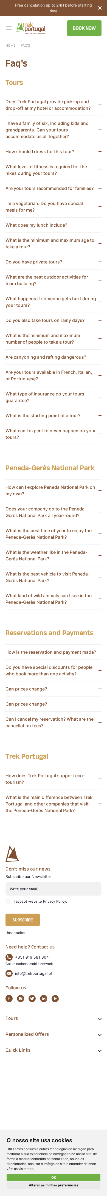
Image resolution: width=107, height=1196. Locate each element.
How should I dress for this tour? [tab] (39, 151)
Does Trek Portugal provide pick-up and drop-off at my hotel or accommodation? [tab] (48, 105)
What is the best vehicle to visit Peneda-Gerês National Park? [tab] (47, 577)
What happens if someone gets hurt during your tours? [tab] (50, 302)
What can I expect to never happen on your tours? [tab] (50, 434)
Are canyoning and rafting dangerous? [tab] (45, 357)
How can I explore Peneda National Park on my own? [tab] (50, 490)
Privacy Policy (54, 901)
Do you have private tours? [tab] (33, 262)
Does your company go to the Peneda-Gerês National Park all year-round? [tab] (45, 512)
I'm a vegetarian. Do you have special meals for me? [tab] (44, 207)
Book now (84, 29)
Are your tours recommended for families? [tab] (49, 188)
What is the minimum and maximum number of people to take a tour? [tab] (42, 339)
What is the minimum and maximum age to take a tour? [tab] (49, 243)
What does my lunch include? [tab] (36, 225)
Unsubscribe (15, 933)
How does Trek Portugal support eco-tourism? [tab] (45, 779)
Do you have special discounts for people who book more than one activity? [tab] (48, 670)
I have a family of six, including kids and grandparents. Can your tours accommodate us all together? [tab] (47, 129)
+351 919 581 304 (32, 957)
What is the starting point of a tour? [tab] (42, 415)
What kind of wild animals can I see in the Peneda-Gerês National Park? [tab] (48, 599)
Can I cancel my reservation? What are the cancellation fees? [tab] (49, 722)
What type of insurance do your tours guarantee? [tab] (44, 397)
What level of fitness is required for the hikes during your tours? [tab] (46, 170)
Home (10, 45)
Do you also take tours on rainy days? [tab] (45, 320)
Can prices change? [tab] (26, 689)
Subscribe (23, 920)
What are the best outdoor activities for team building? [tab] (46, 280)
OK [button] (53, 1177)
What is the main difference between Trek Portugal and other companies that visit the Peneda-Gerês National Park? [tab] (48, 803)
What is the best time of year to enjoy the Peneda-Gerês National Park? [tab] (48, 534)
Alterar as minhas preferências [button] (53, 1185)
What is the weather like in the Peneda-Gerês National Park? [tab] (46, 555)
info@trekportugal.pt (33, 973)
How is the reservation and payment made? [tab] (50, 652)
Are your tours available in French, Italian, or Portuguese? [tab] (48, 375)
